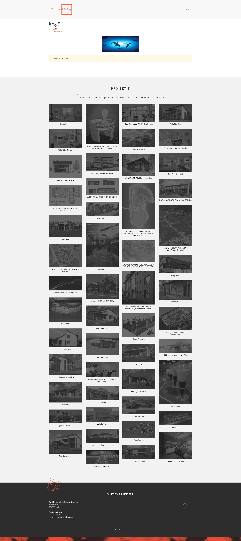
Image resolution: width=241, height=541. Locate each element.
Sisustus (159, 97)
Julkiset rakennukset (118, 97)
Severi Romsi (56, 31)
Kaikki (80, 97)
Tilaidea (61, 9)
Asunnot (94, 97)
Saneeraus (143, 97)
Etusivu (187, 9)
